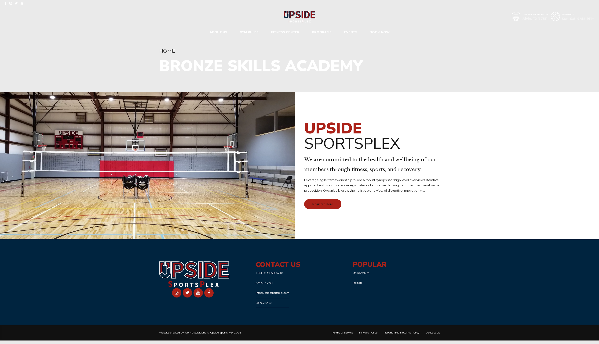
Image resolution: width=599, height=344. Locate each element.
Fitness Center (285, 32)
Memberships (361, 273)
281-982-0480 (263, 303)
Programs (322, 32)
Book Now (380, 32)
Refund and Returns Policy (401, 332)
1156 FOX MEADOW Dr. (269, 273)
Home (167, 51)
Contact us (432, 332)
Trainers (357, 282)
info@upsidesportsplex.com (272, 292)
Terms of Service (342, 332)
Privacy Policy (368, 332)
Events (350, 32)
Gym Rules (249, 32)
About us (218, 32)
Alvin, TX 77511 (264, 282)
